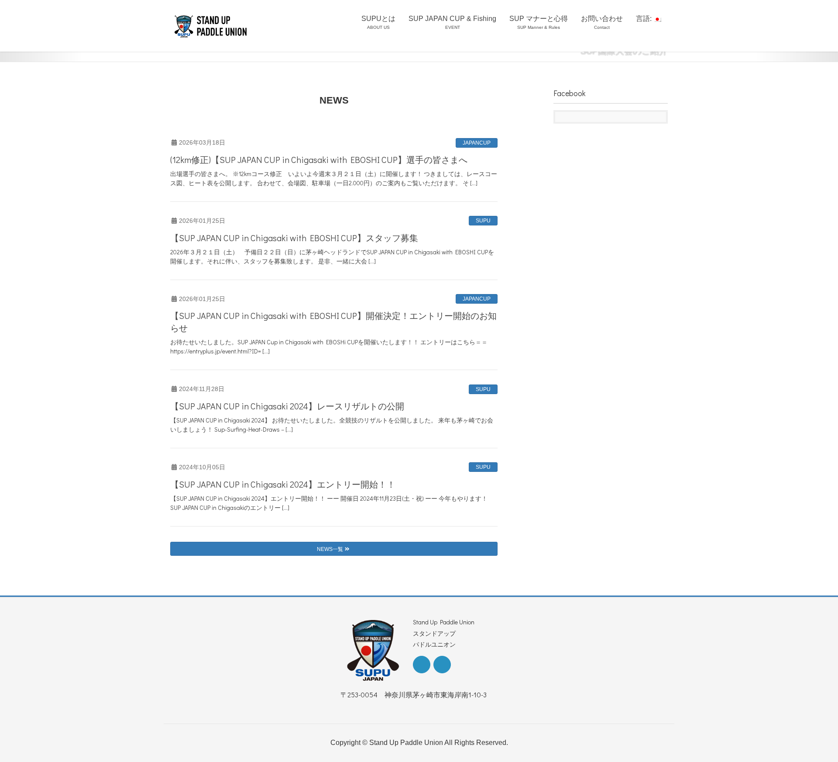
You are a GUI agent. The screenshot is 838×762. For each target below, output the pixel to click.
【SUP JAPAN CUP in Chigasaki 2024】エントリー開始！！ (282, 484)
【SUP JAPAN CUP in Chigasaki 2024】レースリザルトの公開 (287, 406)
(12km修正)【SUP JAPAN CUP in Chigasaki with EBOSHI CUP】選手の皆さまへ (318, 159)
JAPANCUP (477, 143)
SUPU (483, 221)
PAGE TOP (811, 731)
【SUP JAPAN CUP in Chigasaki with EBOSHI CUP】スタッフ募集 (294, 237)
